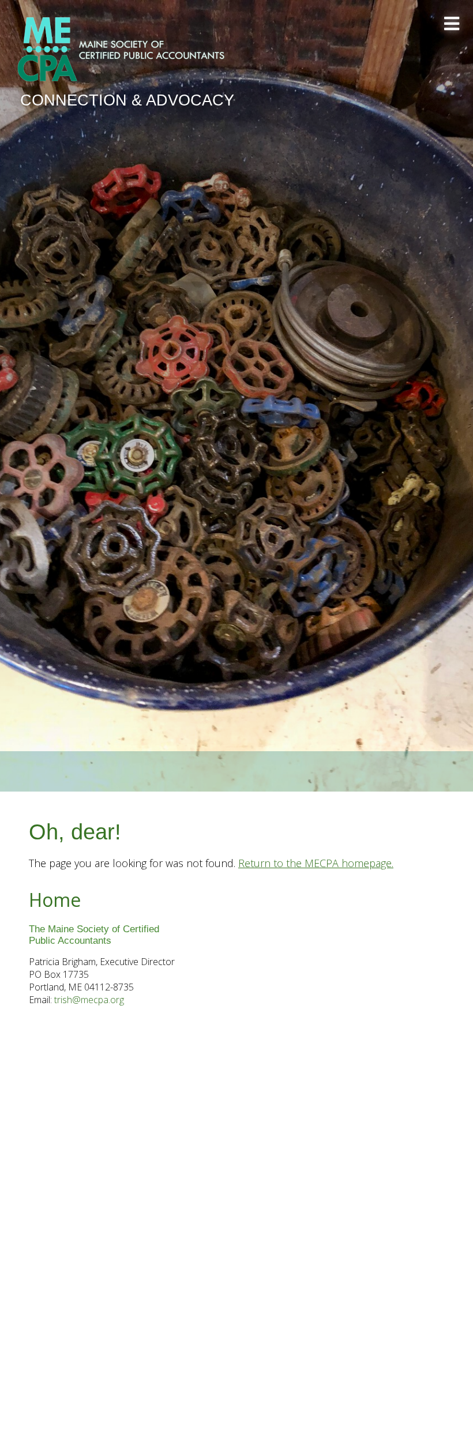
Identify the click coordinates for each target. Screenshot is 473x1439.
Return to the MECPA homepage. (315, 863)
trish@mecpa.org (89, 999)
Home (55, 899)
